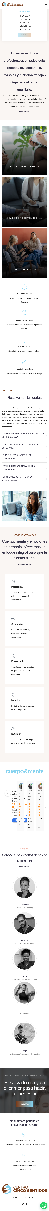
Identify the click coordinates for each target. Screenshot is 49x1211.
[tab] (24, 435)
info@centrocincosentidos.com (24, 1166)
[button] (24, 35)
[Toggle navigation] (46, 4)
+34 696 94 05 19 (24, 1169)
